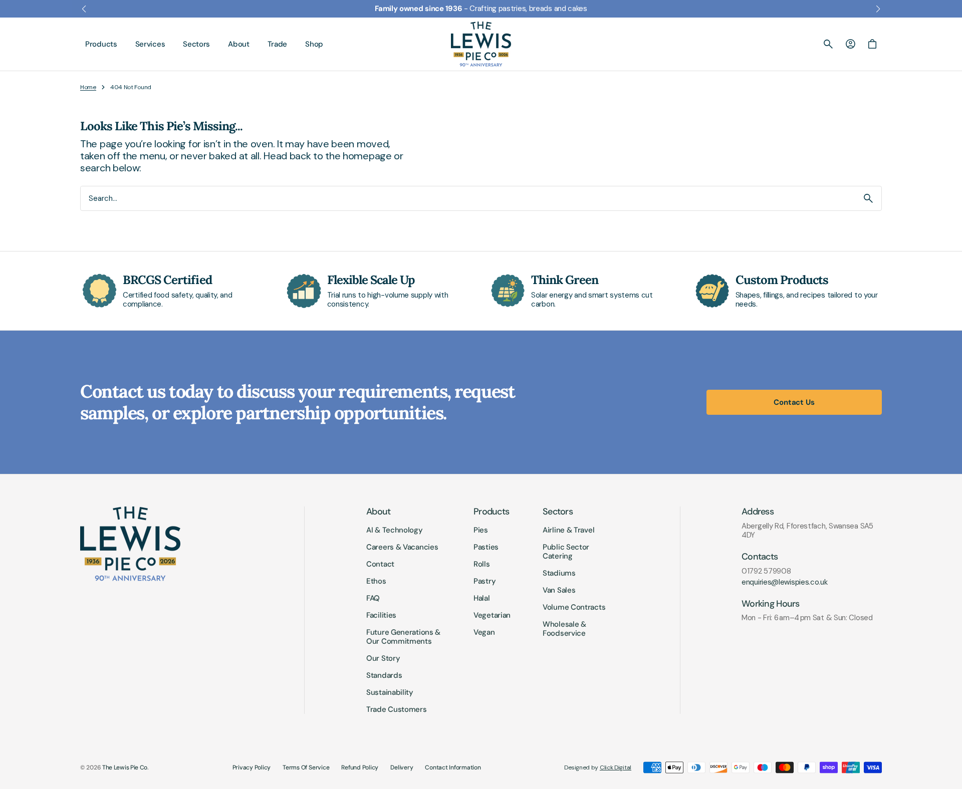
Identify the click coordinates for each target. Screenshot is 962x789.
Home (88, 87)
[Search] (868, 198)
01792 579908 (766, 571)
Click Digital (615, 767)
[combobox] (468, 198)
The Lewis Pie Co (124, 767)
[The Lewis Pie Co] (481, 44)
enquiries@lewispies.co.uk (785, 582)
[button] (828, 44)
